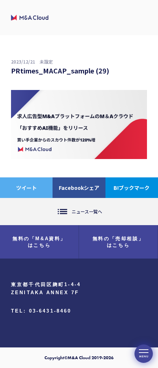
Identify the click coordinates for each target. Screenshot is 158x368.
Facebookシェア (79, 187)
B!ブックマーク (132, 187)
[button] (143, 353)
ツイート (26, 187)
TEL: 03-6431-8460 (41, 311)
